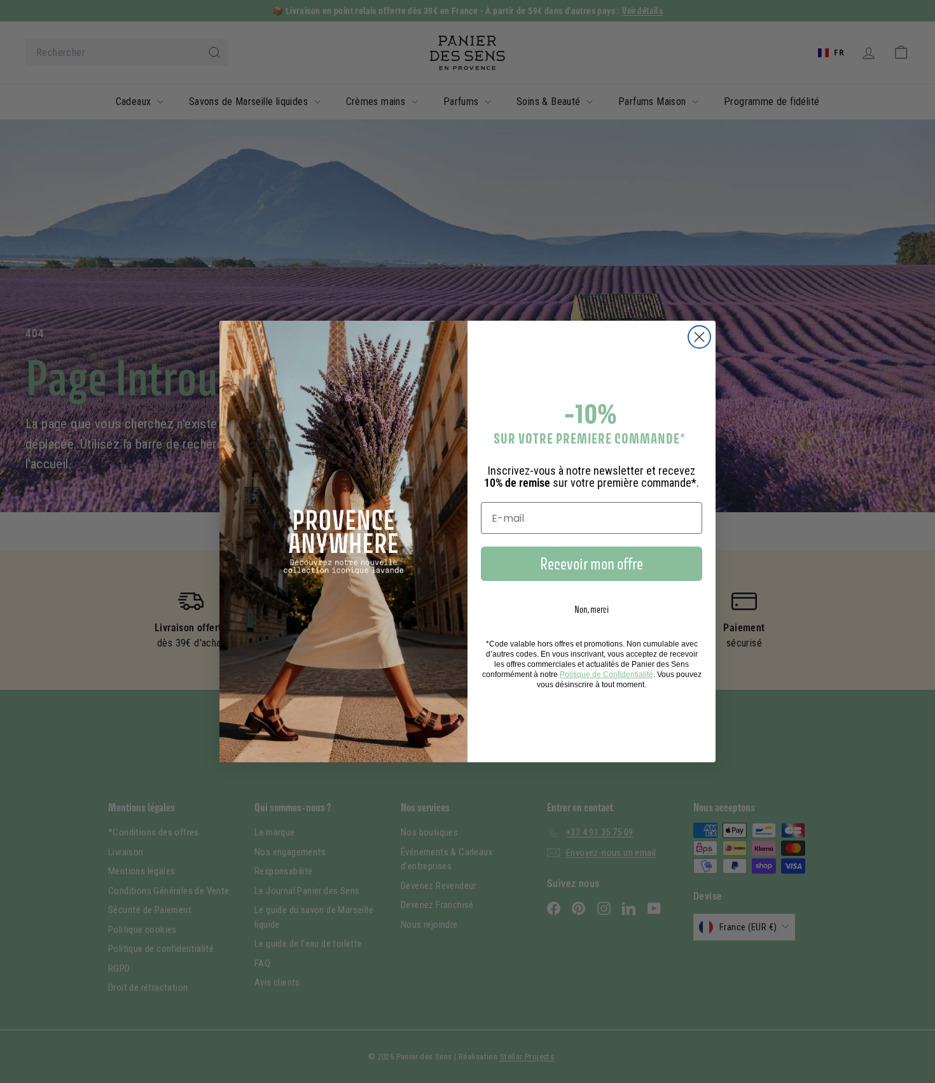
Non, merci (591, 609)
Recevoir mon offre (591, 563)
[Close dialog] (699, 337)
